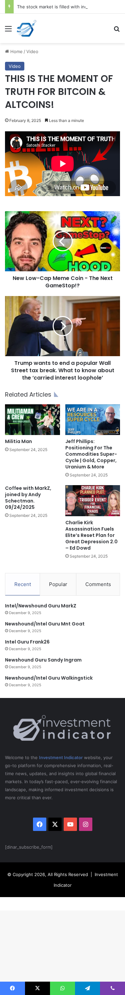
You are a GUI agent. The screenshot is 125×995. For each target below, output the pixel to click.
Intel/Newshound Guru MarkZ (40, 605)
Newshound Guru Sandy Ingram (43, 660)
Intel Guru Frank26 (27, 641)
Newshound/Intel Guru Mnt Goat (45, 623)
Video (32, 51)
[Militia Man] (32, 419)
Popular (58, 584)
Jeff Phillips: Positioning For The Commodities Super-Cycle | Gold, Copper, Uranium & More (91, 454)
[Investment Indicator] (27, 28)
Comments (98, 584)
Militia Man (18, 441)
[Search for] (116, 30)
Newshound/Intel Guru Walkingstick (49, 678)
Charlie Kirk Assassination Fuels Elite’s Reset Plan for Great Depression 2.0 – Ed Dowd (91, 535)
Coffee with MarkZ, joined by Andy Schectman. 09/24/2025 (28, 498)
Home (16, 51)
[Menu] (8, 30)
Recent (22, 584)
